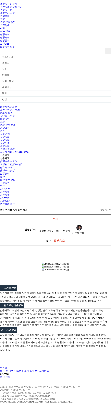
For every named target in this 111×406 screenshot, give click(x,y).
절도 (4, 93)
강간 (4, 99)
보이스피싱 (8, 81)
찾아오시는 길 (42, 371)
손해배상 (6, 87)
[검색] (108, 51)
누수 (4, 69)
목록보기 (4, 367)
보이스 (5, 63)
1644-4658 (5, 376)
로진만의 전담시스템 (10, 371)
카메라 (5, 75)
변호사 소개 (28, 371)
